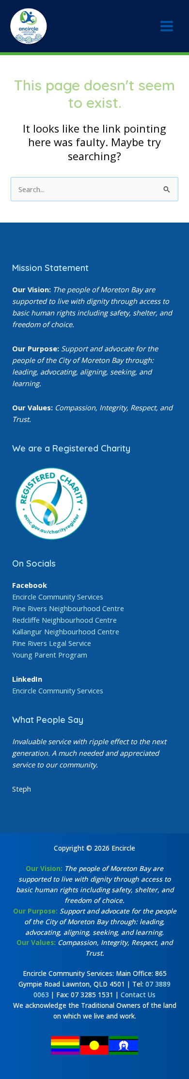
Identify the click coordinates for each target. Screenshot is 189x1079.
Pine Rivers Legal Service (51, 643)
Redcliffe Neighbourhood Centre (64, 620)
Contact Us (138, 994)
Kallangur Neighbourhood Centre (65, 631)
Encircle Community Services (57, 596)
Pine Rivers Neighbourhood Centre (68, 608)
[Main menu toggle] (166, 26)
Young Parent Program (49, 654)
